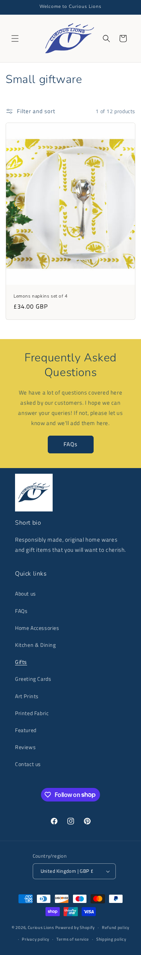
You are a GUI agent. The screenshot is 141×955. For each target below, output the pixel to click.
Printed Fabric (32, 713)
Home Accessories (37, 628)
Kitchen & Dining (35, 645)
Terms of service (72, 939)
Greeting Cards (33, 679)
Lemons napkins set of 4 (41, 296)
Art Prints (27, 696)
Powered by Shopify (75, 927)
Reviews (25, 747)
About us (25, 593)
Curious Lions (41, 927)
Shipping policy (111, 939)
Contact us (28, 764)
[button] (15, 38)
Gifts (21, 662)
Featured (25, 730)
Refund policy (115, 927)
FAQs (70, 444)
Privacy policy (35, 939)
